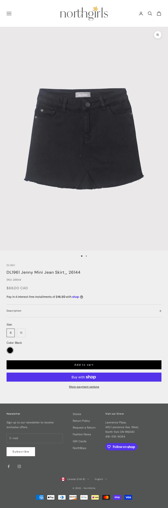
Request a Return (84, 427)
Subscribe (20, 451)
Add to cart (84, 364)
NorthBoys (79, 448)
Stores (77, 414)
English (99, 479)
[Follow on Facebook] (9, 466)
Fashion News (82, 434)
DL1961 (11, 265)
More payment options (84, 387)
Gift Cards (79, 441)
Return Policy (81, 421)
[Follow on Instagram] (19, 466)
